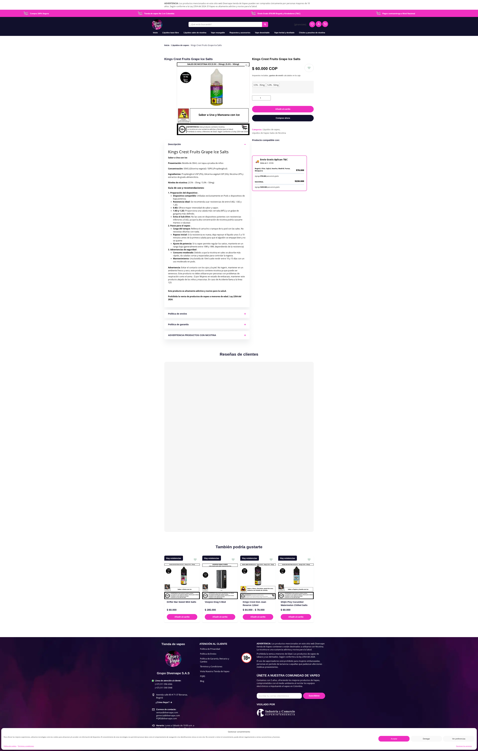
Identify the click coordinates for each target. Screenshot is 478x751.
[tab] (273, 195)
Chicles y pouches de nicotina (312, 33)
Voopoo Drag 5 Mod (215, 602)
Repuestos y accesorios (240, 33)
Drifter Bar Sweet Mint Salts (181, 602)
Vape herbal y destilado (284, 33)
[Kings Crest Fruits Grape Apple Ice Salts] (213, 98)
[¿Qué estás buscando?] (225, 24)
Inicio (155, 33)
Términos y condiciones (26, 746)
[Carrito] (325, 24)
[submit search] (265, 24)
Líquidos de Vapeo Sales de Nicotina (269, 133)
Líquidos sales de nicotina (195, 33)
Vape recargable (218, 33)
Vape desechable (262, 33)
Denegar (426, 739)
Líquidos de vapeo (180, 45)
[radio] (259, 85)
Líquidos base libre (170, 33)
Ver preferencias (458, 739)
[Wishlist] (312, 24)
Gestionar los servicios (464, 746)
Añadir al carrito (282, 109)
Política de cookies (10, 746)
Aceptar (394, 739)
